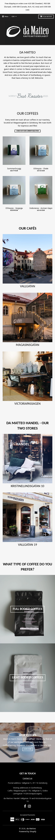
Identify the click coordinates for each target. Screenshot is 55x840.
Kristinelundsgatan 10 (27, 486)
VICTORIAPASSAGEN (27, 403)
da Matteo (31, 828)
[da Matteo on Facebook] (25, 806)
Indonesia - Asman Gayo (41, 208)
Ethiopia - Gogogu (14, 208)
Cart (47, 16)
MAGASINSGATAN (27, 345)
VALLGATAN (27, 286)
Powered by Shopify (27, 831)
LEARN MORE (27, 749)
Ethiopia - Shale (41, 168)
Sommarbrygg (14, 168)
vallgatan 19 (27, 544)
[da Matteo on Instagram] (29, 806)
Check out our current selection (27, 131)
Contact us (27, 778)
